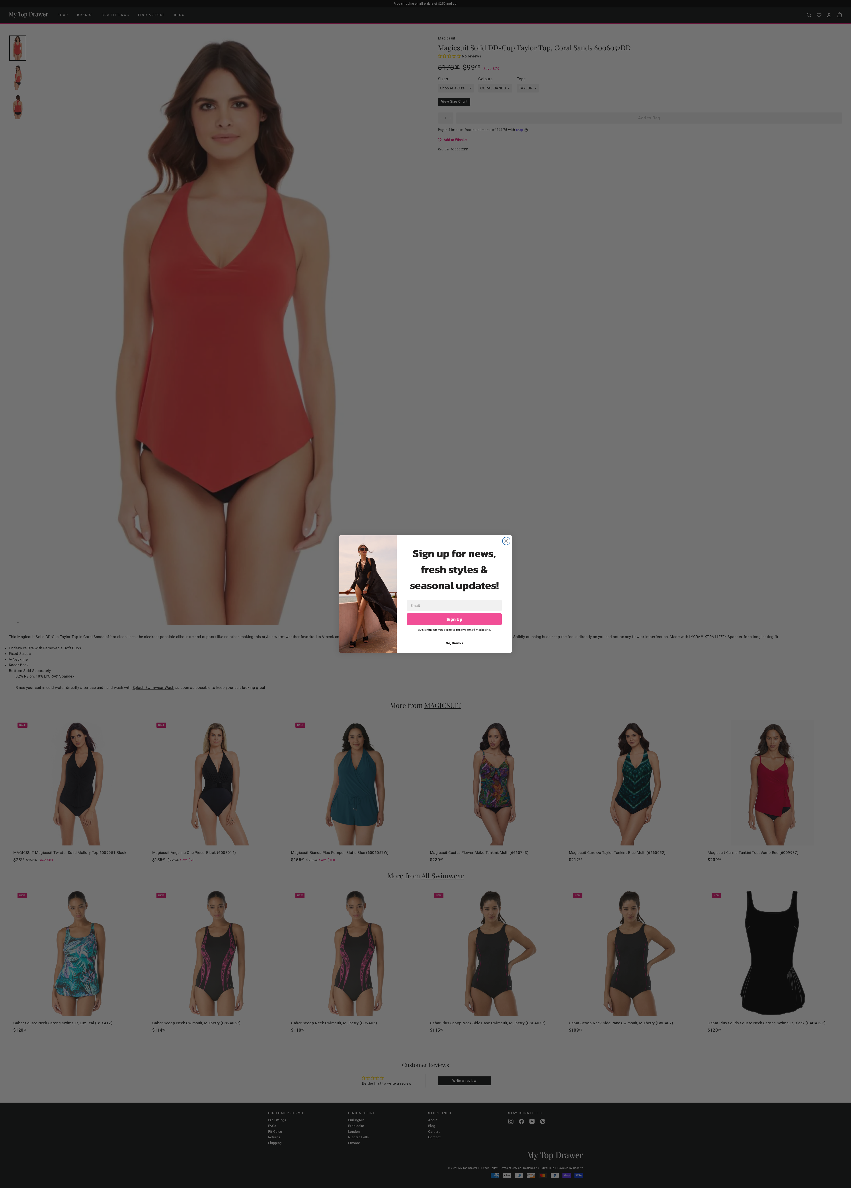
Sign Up (454, 619)
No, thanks (454, 643)
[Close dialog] (506, 541)
